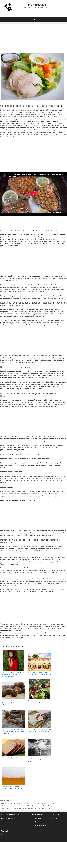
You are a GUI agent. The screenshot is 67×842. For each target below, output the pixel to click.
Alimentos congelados (10, 803)
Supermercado (52, 803)
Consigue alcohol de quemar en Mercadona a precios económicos (12, 787)
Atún (20, 803)
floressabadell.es (6, 835)
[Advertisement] (33, 39)
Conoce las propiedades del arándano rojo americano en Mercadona (39, 702)
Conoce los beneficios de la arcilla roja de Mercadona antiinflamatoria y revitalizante (13, 731)
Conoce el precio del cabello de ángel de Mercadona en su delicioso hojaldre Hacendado (13, 674)
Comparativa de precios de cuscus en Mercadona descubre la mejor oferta (28, 808)
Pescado (43, 803)
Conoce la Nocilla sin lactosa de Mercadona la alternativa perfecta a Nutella (12, 703)
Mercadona (35, 803)
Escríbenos (54, 818)
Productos (5, 800)
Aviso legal (37, 818)
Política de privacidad (41, 822)
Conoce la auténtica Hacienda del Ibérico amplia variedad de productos (39, 673)
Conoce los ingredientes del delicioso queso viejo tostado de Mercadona (39, 730)
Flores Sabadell (36, 5)
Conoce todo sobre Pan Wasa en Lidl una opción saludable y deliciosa (13, 759)
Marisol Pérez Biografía (8, 818)
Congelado (26, 803)
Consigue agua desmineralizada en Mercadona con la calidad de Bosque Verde (39, 760)
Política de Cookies (40, 825)
